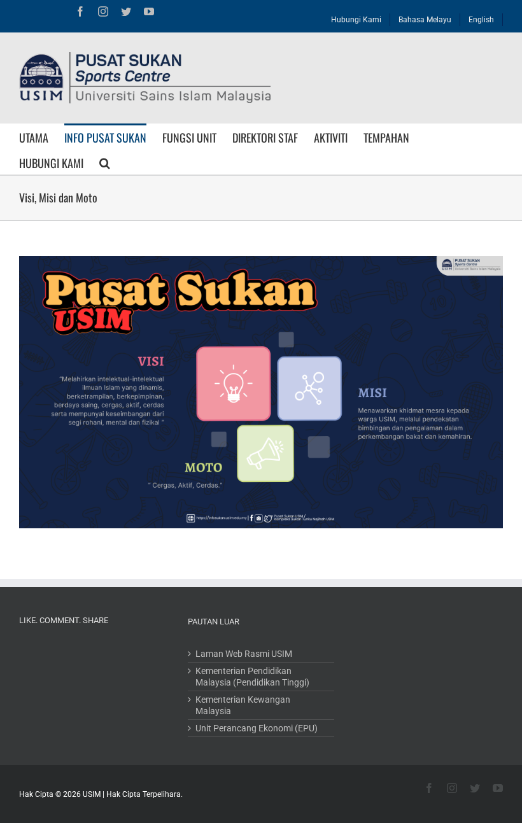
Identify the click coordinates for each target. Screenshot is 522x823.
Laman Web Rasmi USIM (243, 654)
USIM (92, 794)
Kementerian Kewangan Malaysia (242, 705)
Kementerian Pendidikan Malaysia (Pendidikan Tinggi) (252, 676)
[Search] (104, 161)
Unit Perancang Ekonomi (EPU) (256, 728)
